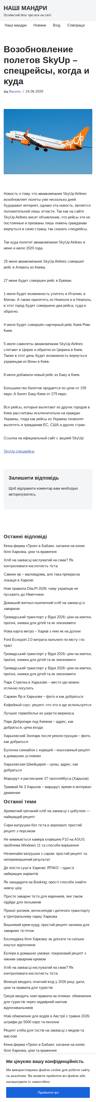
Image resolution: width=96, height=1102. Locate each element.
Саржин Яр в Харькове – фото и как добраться (43, 696)
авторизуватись (22, 494)
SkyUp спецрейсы (19, 451)
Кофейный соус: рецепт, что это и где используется (47, 705)
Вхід (56, 25)
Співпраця (76, 25)
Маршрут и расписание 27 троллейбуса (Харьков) (46, 778)
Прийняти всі (48, 1092)
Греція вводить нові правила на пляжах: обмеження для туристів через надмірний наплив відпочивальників (47, 1002)
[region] (48, 1078)
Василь (15, 91)
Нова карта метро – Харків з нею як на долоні (42, 631)
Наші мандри (16, 25)
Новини (39, 25)
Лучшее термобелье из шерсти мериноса (39, 713)
